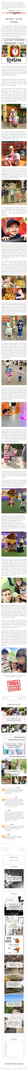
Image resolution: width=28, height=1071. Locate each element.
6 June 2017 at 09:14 (10, 807)
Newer (6, 849)
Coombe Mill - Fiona (11, 787)
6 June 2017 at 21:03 (10, 840)
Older (22, 849)
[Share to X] (19, 698)
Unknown (7, 824)
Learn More (12, 10)
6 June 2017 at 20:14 (10, 831)
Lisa (6, 810)
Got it (18, 10)
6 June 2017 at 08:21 (10, 794)
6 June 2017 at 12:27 (10, 821)
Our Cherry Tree (5, 1068)
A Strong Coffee (10, 797)
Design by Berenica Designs (20, 1068)
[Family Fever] (14, 693)
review (7, 698)
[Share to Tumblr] (24, 698)
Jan (6, 834)
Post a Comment (7, 843)
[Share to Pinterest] (22, 698)
